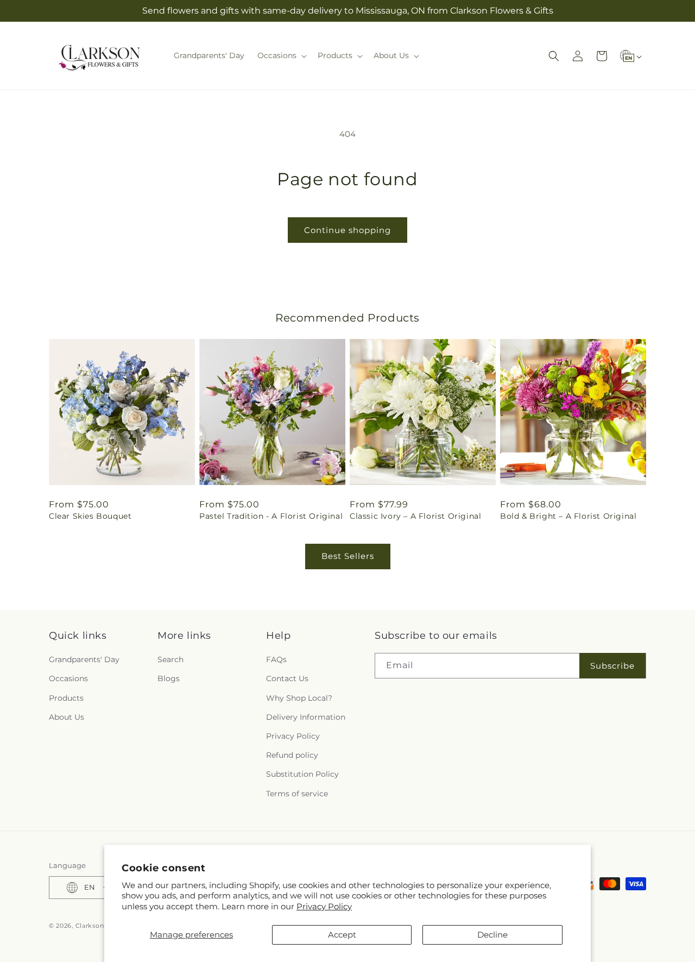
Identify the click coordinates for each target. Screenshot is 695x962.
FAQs (276, 659)
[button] (281, 55)
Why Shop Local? (299, 698)
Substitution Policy (302, 774)
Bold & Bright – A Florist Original (568, 516)
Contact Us (287, 678)
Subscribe (612, 666)
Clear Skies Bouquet (90, 516)
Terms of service (297, 793)
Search (170, 659)
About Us (66, 717)
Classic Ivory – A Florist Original (415, 516)
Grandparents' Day (84, 659)
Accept (342, 934)
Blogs (168, 678)
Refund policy (292, 755)
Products (66, 698)
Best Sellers (347, 556)
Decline (492, 934)
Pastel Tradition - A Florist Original (271, 516)
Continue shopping (347, 230)
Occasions (68, 678)
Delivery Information (305, 717)
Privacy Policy (324, 906)
